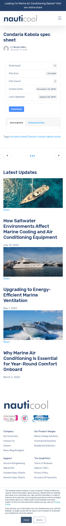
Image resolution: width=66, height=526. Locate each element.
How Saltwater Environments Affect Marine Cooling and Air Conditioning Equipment (30, 229)
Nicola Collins (19, 47)
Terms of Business (43, 463)
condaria (15, 136)
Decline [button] (39, 519)
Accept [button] (26, 519)
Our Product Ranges (45, 431)
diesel (23, 136)
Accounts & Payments (45, 477)
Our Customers (10, 436)
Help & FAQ (8, 468)
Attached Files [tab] (36, 123)
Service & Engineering (14, 463)
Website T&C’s (41, 468)
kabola (50, 136)
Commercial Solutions (45, 441)
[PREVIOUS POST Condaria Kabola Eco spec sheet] (7, 156)
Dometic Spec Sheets (14, 477)
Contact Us (9, 441)
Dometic (32, 136)
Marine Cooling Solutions (46, 436)
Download (16, 109)
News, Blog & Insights (13, 450)
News (6, 209)
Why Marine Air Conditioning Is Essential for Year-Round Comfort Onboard (30, 361)
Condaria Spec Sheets (14, 473)
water (57, 136)
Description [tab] (16, 123)
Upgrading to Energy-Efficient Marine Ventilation (27, 295)
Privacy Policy (41, 473)
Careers (7, 445)
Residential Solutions (44, 445)
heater (42, 136)
